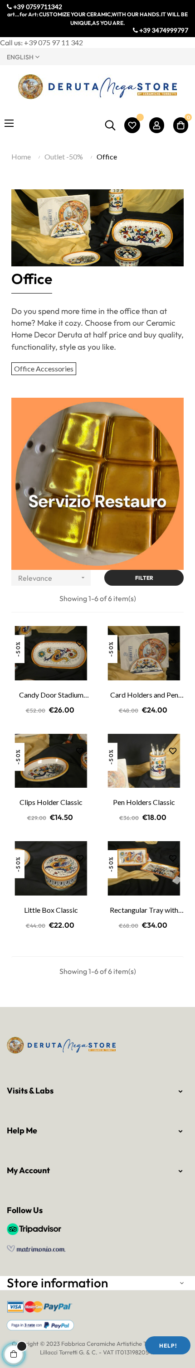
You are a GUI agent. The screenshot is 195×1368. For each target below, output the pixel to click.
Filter (144, 577)
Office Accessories (43, 368)
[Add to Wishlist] (76, 639)
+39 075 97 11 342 (53, 42)
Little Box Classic (51, 910)
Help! (168, 1345)
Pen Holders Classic (144, 802)
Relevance (52, 578)
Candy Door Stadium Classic (51, 695)
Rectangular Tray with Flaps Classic (144, 910)
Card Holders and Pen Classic (144, 695)
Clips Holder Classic (51, 802)
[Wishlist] (132, 125)
